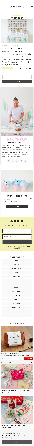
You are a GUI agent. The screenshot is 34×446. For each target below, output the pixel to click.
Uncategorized (16, 315)
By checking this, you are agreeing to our (17, 247)
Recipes (16, 299)
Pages (16, 288)
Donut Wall (13, 48)
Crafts (16, 264)
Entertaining (16, 268)
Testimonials (16, 307)
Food (16, 272)
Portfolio (16, 295)
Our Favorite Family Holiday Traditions (14, 426)
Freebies (16, 276)
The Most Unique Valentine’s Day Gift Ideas (16, 391)
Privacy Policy (7, 438)
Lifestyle (16, 284)
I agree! (17, 442)
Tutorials (6, 45)
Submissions (16, 303)
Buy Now (17, 206)
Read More (7, 68)
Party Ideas (16, 291)
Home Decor (16, 280)
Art (16, 260)
